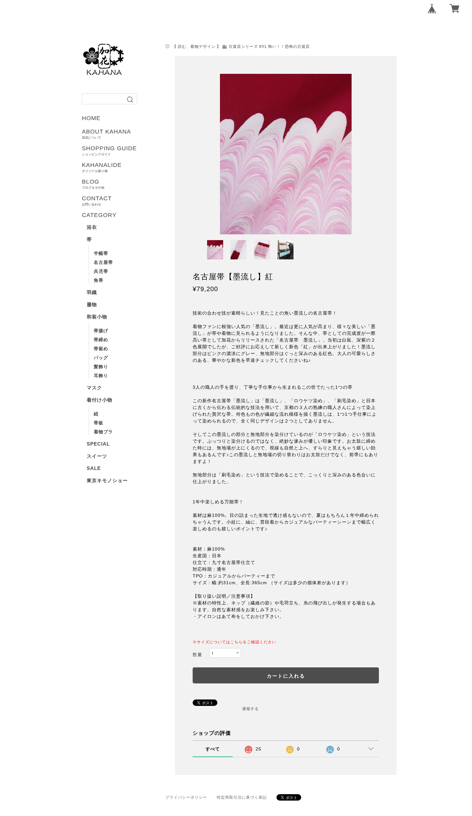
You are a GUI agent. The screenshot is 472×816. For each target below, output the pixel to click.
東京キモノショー (107, 480)
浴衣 (92, 227)
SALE (94, 468)
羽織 (92, 292)
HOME (91, 118)
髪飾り (101, 366)
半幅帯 (101, 253)
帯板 (98, 422)
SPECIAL (98, 444)
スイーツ (97, 456)
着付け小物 (99, 400)
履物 (92, 304)
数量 (197, 654)
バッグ (101, 357)
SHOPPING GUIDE (109, 150)
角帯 (98, 280)
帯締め (101, 339)
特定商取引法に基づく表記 (242, 797)
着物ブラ (103, 431)
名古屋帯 (103, 262)
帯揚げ (101, 330)
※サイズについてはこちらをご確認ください (234, 642)
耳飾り (101, 375)
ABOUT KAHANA (106, 133)
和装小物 (97, 316)
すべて (212, 748)
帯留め (101, 348)
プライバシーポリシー (186, 797)
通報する (250, 709)
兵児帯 (101, 271)
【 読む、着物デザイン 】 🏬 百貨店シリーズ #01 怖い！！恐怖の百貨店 (241, 46)
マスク (94, 387)
